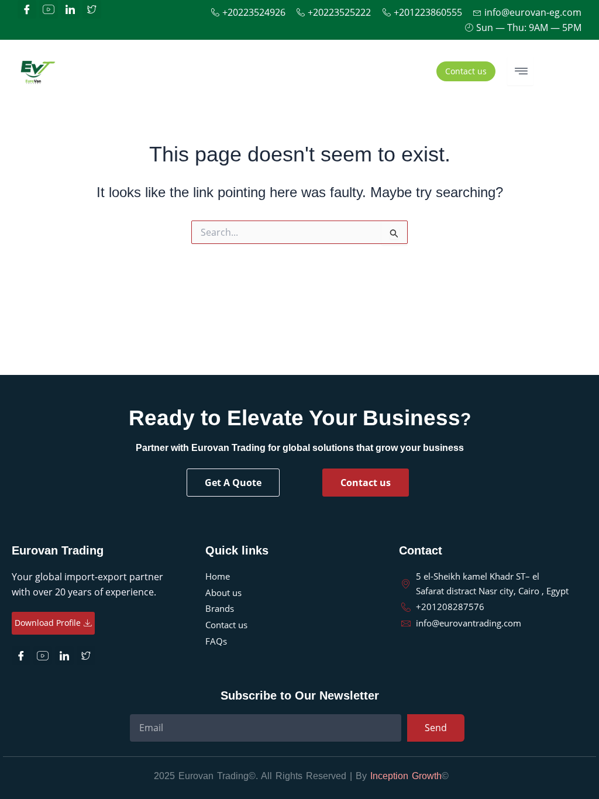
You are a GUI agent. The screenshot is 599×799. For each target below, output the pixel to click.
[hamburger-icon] (520, 71)
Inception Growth (406, 776)
